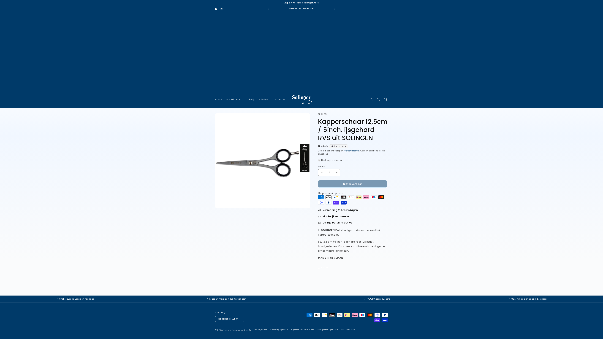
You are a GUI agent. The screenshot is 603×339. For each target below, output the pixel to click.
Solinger (227, 330)
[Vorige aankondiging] (268, 9)
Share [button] (324, 267)
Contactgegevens (279, 329)
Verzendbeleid (348, 329)
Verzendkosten (352, 150)
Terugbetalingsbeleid (327, 329)
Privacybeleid (260, 329)
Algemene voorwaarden (302, 329)
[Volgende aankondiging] (334, 9)
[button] (234, 99)
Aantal (321, 166)
